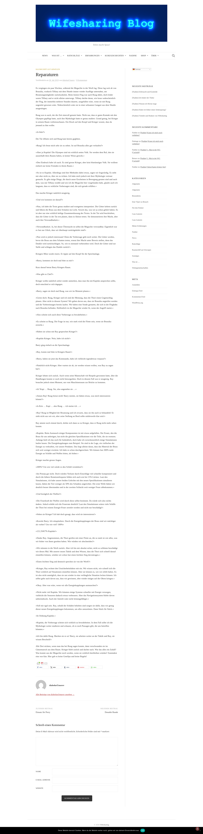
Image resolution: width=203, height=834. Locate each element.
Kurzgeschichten (114, 56)
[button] (42, 667)
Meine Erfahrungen (139, 226)
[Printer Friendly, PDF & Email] (42, 663)
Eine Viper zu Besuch (140, 202)
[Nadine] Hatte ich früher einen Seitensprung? (149, 110)
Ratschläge (73, 56)
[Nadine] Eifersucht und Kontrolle (144, 92)
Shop (143, 56)
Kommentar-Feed (138, 297)
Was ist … (57, 56)
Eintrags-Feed (137, 291)
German (138, 69)
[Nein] (200, 830)
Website (39, 788)
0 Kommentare (81, 80)
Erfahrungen (92, 56)
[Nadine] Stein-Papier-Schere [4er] (153, 167)
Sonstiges (135, 256)
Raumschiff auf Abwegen (48, 69)
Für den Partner (138, 208)
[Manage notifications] (197, 829)
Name (38, 771)
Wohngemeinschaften (140, 268)
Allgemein (136, 184)
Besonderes (136, 196)
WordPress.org (137, 303)
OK (143, 830)
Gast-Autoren (137, 214)
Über (153, 56)
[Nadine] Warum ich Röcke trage (144, 104)
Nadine (133, 56)
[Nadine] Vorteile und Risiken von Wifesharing (149, 116)
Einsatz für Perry (43, 712)
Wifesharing (104, 825)
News (45, 56)
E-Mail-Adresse (43, 780)
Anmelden (136, 285)
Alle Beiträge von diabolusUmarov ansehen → (55, 694)
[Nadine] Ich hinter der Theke (143, 98)
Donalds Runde (111, 712)
